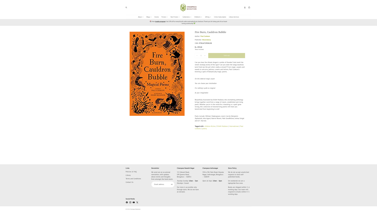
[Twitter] (137, 202)
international (234, 126)
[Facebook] (127, 202)
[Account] (245, 7)
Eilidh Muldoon (222, 126)
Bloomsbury (206, 40)
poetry (204, 128)
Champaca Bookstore (135, 209)
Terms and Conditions (133, 179)
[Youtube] (134, 202)
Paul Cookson (205, 36)
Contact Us (129, 182)
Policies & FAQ (131, 172)
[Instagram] (130, 202)
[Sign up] (172, 184)
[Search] (126, 7)
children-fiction (209, 126)
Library (128, 175)
